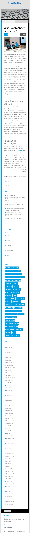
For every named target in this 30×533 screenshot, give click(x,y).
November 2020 (10, 438)
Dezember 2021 (10, 418)
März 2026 (9, 347)
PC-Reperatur (9, 304)
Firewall (15, 286)
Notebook (15, 301)
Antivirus (8, 271)
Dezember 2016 (10, 499)
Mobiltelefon (20, 298)
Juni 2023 (8, 385)
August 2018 (9, 476)
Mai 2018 (8, 478)
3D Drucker (8, 267)
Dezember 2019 (10, 456)
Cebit (17, 176)
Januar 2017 (9, 496)
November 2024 (10, 362)
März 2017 (9, 491)
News (20, 150)
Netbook (8, 301)
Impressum (8, 524)
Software (8, 253)
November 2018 (10, 473)
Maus (14, 295)
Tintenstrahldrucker (12, 323)
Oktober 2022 (10, 400)
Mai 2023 (8, 388)
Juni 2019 (8, 461)
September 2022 (10, 403)
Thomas (24, 34)
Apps (7, 235)
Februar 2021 (9, 433)
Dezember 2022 (10, 398)
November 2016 (10, 501)
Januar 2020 (9, 453)
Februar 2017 (9, 494)
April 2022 (9, 408)
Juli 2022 (8, 405)
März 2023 (9, 390)
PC (20, 301)
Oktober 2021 (10, 423)
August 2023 (9, 380)
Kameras (8, 248)
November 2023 (10, 375)
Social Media (18, 307)
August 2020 (9, 443)
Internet (8, 245)
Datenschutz (8, 527)
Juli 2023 (8, 382)
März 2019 (9, 466)
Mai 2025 (8, 357)
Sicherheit (21, 304)
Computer (10, 176)
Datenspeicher (17, 274)
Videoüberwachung (11, 326)
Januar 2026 (9, 352)
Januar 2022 (9, 415)
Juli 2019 (8, 458)
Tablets (14, 314)
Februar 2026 (9, 350)
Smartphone (9, 250)
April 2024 (9, 370)
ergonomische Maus (18, 277)
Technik (7, 317)
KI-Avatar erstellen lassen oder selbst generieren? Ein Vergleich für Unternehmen (14, 204)
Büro (14, 271)
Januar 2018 (9, 481)
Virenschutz (19, 329)
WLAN (13, 332)
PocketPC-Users (15, 3)
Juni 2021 (8, 428)
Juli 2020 (8, 446)
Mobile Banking (10, 298)
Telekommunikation (11, 258)
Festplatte (8, 286)
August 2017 (9, 486)
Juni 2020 (8, 448)
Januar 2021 (9, 436)
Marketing (8, 295)
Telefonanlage (10, 320)
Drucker (8, 240)
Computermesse (22, 176)
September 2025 (10, 355)
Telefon (13, 317)
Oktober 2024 (10, 365)
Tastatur (21, 314)
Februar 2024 (9, 372)
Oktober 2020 (10, 441)
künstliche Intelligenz (12, 292)
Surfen (14, 311)
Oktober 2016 (10, 504)
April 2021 (9, 430)
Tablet (8, 255)
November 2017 (10, 484)
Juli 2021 (8, 425)
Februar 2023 (9, 393)
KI (19, 289)
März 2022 (9, 410)
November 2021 (10, 420)
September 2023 (10, 377)
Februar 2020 (9, 451)
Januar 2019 (9, 468)
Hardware (8, 243)
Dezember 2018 (10, 471)
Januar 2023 (9, 395)
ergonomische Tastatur (13, 280)
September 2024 (10, 367)
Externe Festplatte (11, 283)
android (15, 267)
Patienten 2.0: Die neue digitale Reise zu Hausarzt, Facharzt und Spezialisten (13, 214)
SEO (16, 304)
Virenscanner (9, 329)
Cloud (18, 271)
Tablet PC (8, 314)
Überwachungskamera (12, 335)
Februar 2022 (9, 413)
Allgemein (8, 232)
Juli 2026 (8, 345)
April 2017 (9, 489)
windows (8, 332)
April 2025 (9, 360)
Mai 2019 (8, 463)
